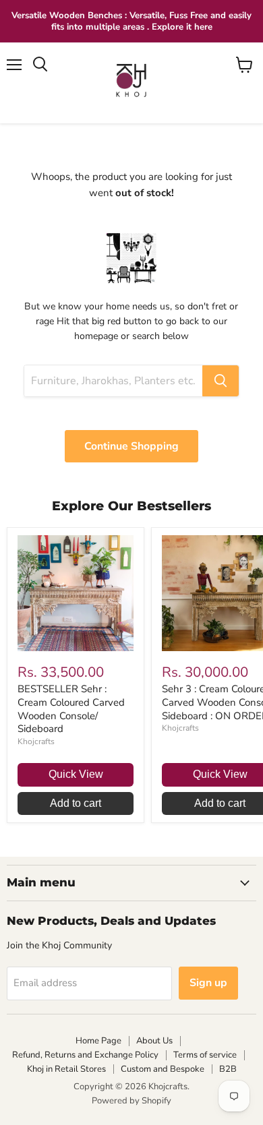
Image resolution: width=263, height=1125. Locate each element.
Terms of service (205, 1055)
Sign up (208, 982)
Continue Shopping (131, 446)
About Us (154, 1041)
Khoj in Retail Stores (66, 1069)
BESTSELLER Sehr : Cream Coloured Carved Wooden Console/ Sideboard (71, 708)
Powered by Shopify (131, 1101)
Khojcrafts (36, 741)
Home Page (98, 1041)
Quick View (76, 774)
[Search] (220, 380)
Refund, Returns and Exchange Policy (85, 1055)
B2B (228, 1069)
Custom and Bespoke (162, 1069)
